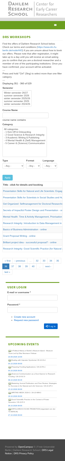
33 (44, 260)
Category (7, 124)
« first (7, 260)
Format (30, 160)
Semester (7, 88)
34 (51, 260)
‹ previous (20, 260)
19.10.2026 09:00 (15, 396)
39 (26, 266)
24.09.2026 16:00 (15, 357)
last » (7, 272)
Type (5, 160)
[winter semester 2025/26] (17, 98)
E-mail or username (19, 292)
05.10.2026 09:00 (15, 363)
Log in (52, 326)
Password (13, 304)
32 (37, 260)
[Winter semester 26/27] (17, 92)
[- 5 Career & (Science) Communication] (25, 143)
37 (12, 266)
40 (33, 266)
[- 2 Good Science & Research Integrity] (25, 134)
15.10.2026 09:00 (15, 389)
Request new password (26, 320)
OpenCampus (25, 446)
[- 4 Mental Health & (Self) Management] (25, 140)
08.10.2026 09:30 (15, 380)
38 (19, 266)
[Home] (33, 8)
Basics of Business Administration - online (25, 229)
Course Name (10, 110)
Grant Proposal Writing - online (19, 236)
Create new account (24, 316)
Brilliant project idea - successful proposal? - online (29, 242)
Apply (7, 177)
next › (48, 266)
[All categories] (25, 129)
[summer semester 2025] (17, 101)
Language (48, 160)
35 (57, 260)
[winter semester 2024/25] (17, 104)
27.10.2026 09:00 (15, 415)
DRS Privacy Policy (24, 453)
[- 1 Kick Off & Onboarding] (25, 132)
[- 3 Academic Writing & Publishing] (25, 137)
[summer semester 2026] (17, 95)
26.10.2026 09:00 (15, 406)
